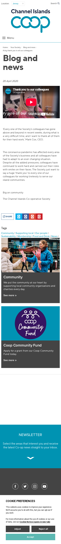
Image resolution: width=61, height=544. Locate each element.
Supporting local (24, 233)
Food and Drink (41, 236)
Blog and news (29, 47)
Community (7, 233)
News (54, 236)
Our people (41, 233)
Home (5, 47)
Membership (24, 236)
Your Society (15, 47)
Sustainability (8, 236)
